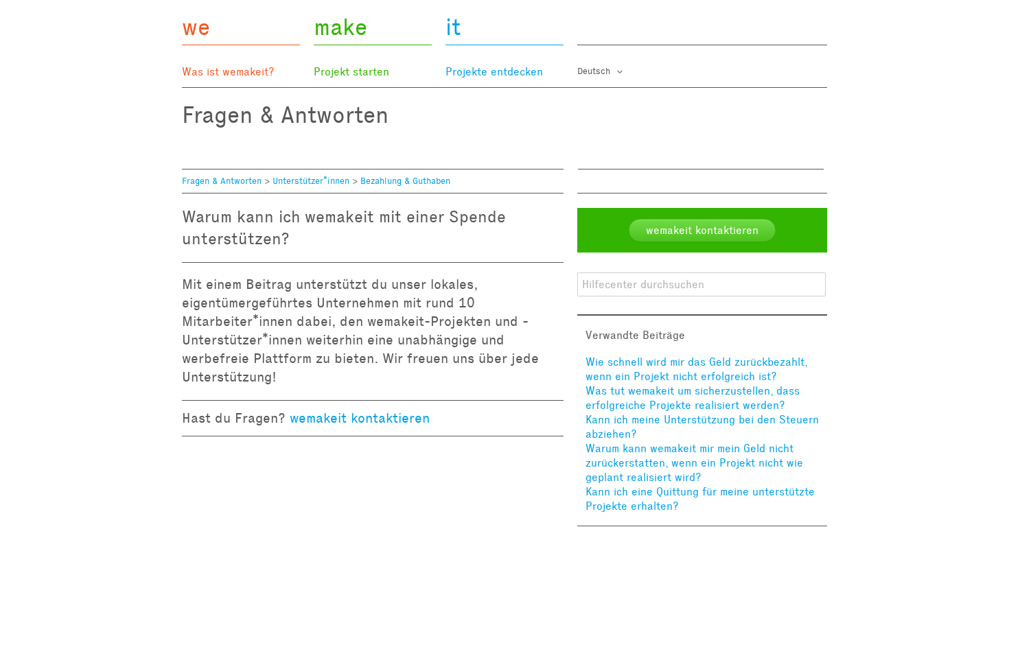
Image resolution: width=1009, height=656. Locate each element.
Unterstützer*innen (310, 181)
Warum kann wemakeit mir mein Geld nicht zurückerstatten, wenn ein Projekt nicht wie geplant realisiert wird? (694, 463)
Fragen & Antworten (222, 181)
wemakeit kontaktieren (360, 418)
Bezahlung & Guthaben (405, 181)
